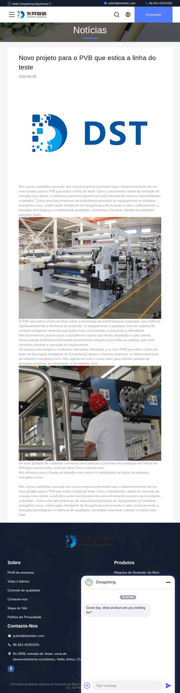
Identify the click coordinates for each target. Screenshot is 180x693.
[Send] (168, 685)
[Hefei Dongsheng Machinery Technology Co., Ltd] (32, 15)
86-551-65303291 (160, 3)
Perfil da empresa (21, 572)
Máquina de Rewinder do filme (136, 572)
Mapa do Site (17, 608)
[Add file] (87, 685)
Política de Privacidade (24, 617)
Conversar (153, 14)
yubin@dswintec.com (121, 3)
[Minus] (168, 582)
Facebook (11, 668)
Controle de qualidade (24, 590)
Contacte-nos (17, 599)
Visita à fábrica (18, 581)
